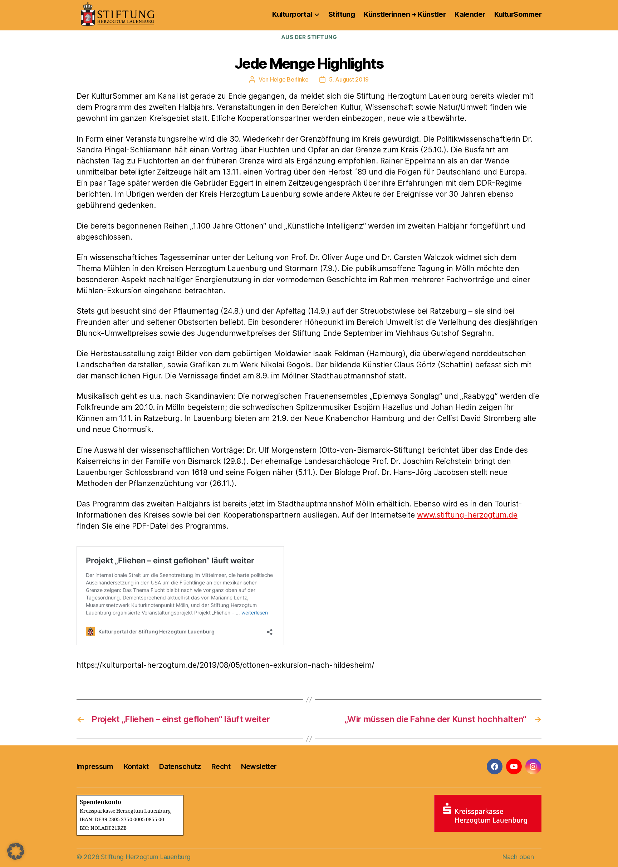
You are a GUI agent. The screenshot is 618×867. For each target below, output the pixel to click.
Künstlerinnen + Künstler (405, 14)
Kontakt (136, 766)
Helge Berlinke (289, 79)
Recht (220, 766)
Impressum (95, 766)
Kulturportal (292, 14)
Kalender (470, 14)
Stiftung (341, 14)
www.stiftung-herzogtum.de (467, 514)
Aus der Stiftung (309, 37)
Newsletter (258, 766)
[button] (15, 851)
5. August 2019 (349, 79)
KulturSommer (517, 14)
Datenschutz (180, 766)
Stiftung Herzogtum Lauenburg (145, 857)
